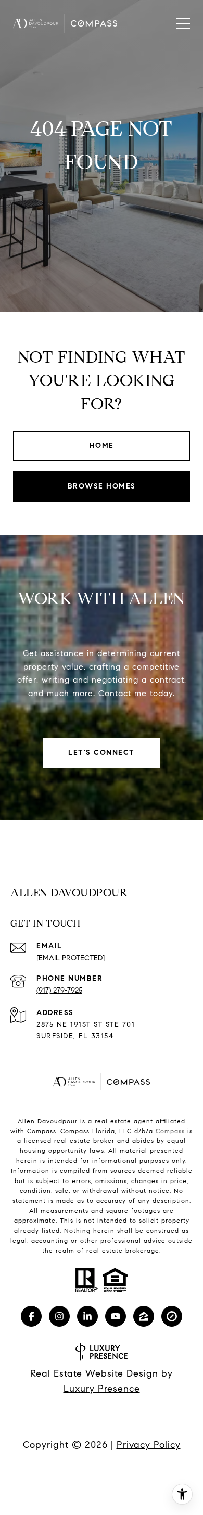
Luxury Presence (102, 1388)
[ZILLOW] (143, 1316)
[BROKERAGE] (171, 1316)
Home (102, 445)
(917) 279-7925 (59, 990)
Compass (170, 1131)
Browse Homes (102, 486)
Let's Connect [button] (101, 752)
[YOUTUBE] (115, 1316)
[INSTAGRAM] (59, 1316)
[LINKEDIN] (87, 1316)
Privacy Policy (149, 1444)
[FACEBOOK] (31, 1316)
